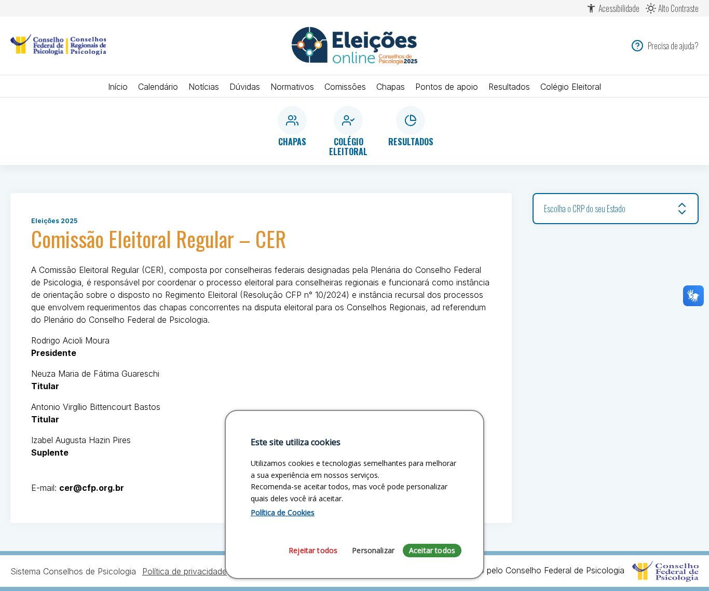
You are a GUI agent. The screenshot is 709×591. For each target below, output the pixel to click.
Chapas (390, 86)
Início (118, 86)
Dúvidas (244, 86)
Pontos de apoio (446, 86)
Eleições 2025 (54, 221)
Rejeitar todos (313, 550)
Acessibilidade (618, 8)
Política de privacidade (184, 571)
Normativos (292, 86)
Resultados (509, 86)
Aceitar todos (432, 550)
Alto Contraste (678, 8)
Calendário (158, 86)
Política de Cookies (283, 512)
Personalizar (373, 550)
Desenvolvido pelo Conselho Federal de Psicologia (529, 570)
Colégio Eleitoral (570, 86)
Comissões (345, 86)
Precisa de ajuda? (673, 45)
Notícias (203, 86)
